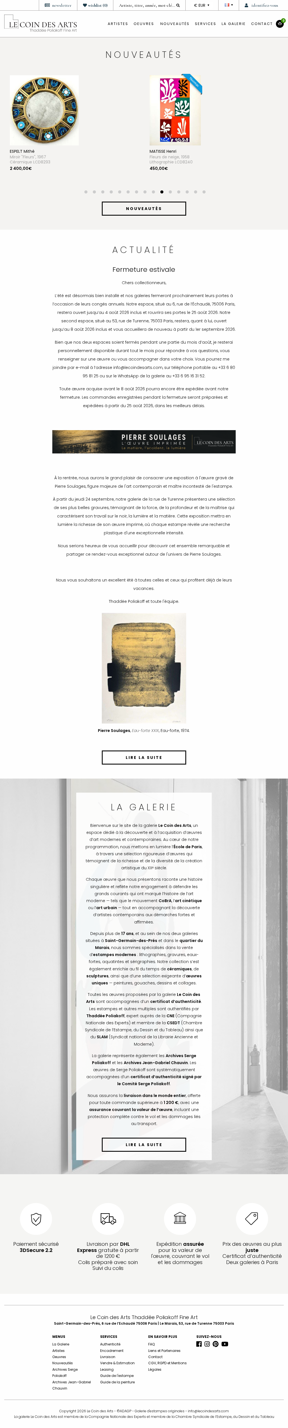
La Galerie (234, 23)
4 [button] (111, 193)
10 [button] (162, 193)
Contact (262, 23)
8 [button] (145, 193)
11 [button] (170, 193)
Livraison (107, 1356)
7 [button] (136, 193)
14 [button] (195, 193)
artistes (118, 23)
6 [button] (128, 193)
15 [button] (204, 193)
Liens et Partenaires (164, 1350)
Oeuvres (59, 1356)
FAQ (151, 1344)
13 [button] (187, 193)
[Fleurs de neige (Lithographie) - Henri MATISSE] (35, 110)
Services (205, 23)
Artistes (58, 1350)
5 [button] (119, 193)
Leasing (107, 1369)
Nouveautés (175, 23)
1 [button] (86, 193)
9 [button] (153, 193)
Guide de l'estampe (117, 1375)
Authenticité (110, 1344)
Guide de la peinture (117, 1382)
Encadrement (111, 1350)
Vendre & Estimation (117, 1363)
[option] (74, 132)
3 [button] (103, 193)
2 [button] (94, 193)
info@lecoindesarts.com (208, 1411)
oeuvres (144, 23)
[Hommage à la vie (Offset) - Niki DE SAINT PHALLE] (175, 110)
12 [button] (179, 193)
